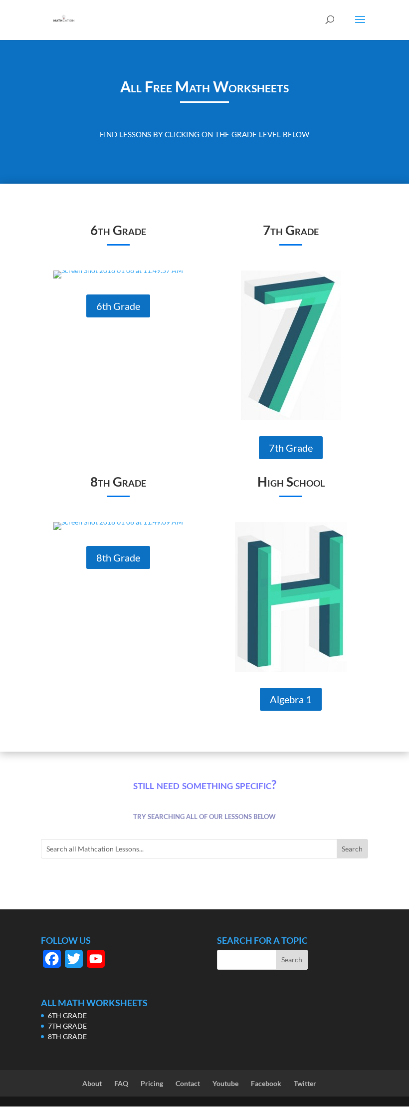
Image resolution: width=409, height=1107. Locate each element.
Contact (188, 1083)
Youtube (225, 1083)
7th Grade (291, 448)
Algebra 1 (291, 699)
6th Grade (118, 306)
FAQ (121, 1083)
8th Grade (118, 557)
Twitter (305, 1083)
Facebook (266, 1083)
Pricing (152, 1083)
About (92, 1083)
